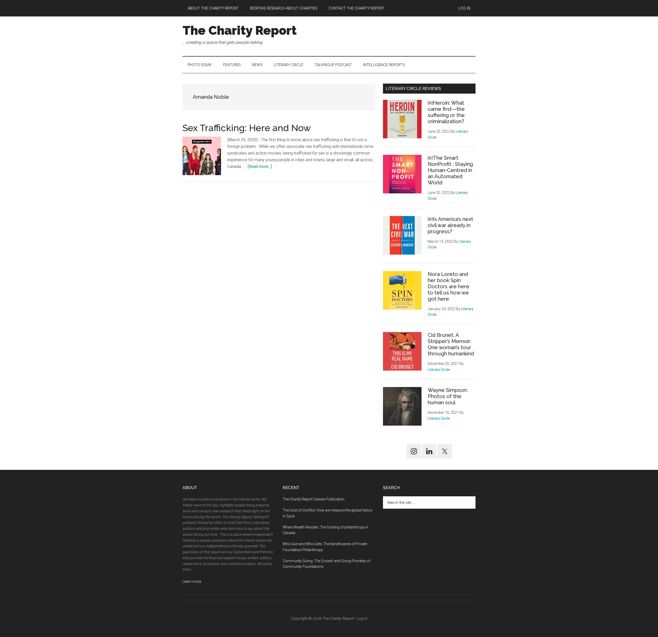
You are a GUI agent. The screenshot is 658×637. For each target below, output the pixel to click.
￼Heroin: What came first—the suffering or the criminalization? (446, 112)
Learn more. (192, 581)
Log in (362, 618)
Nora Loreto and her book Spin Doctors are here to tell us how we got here (448, 286)
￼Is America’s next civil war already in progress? (450, 225)
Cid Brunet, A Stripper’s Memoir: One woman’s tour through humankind (451, 344)
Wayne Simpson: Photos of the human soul (448, 396)
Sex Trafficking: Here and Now (246, 127)
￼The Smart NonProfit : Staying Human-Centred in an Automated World (450, 170)
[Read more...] (260, 166)
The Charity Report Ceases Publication (314, 499)
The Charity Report (239, 30)
